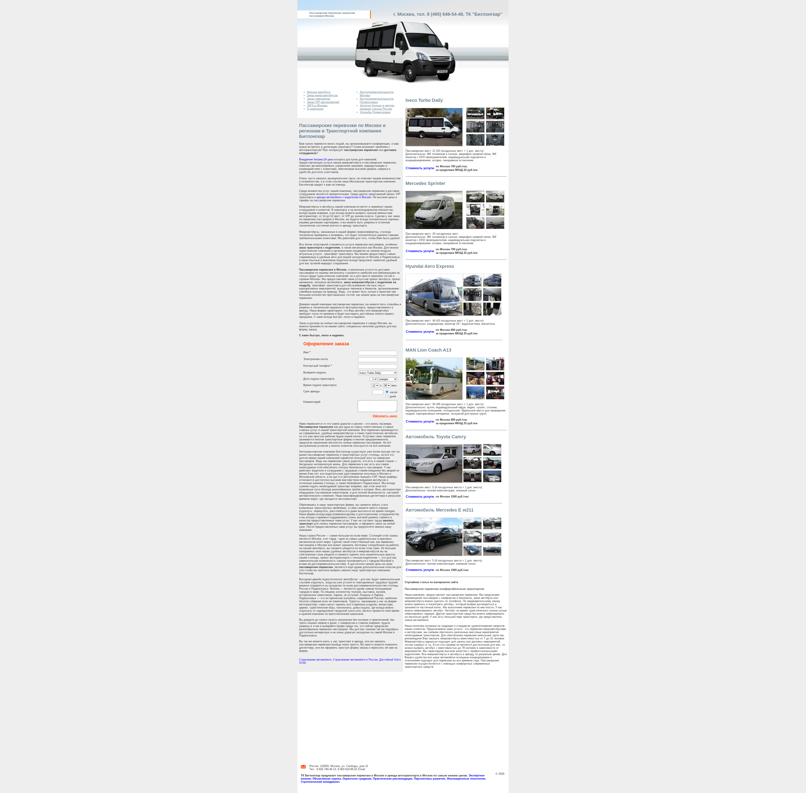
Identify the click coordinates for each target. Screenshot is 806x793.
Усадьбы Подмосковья (375, 112)
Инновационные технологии (466, 778)
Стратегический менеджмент (320, 781)
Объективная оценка (327, 778)
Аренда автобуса (318, 92)
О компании (315, 108)
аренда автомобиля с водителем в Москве (344, 197)
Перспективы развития (429, 778)
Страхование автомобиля (315, 659)
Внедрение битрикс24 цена (316, 159)
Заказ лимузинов (318, 98)
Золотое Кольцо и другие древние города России (377, 107)
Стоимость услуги (420, 168)
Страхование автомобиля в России (355, 659)
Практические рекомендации (392, 778)
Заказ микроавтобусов (322, 95)
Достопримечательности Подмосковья (377, 100)
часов (393, 392)
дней (393, 396)
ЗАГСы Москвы (317, 105)
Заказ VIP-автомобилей (323, 102)
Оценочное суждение (357, 778)
